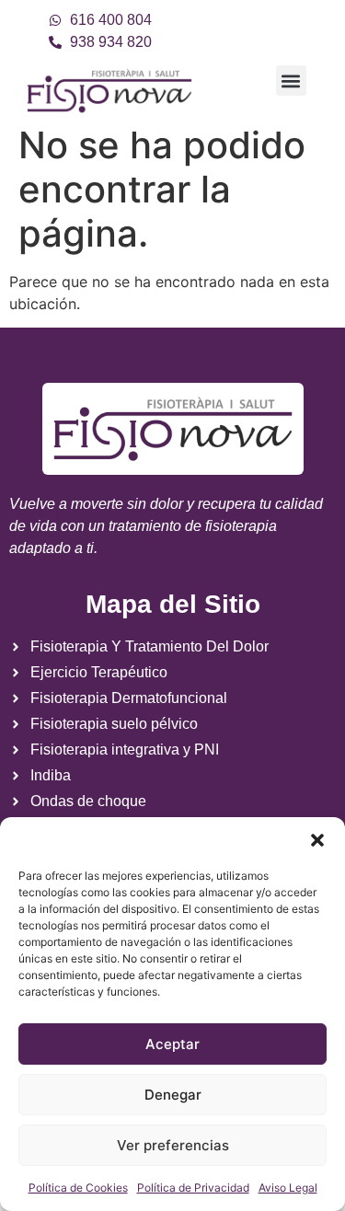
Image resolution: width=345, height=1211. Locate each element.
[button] (317, 840)
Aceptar (172, 1044)
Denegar (172, 1094)
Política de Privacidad (193, 1187)
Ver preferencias (173, 1145)
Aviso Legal (288, 1187)
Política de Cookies (78, 1187)
